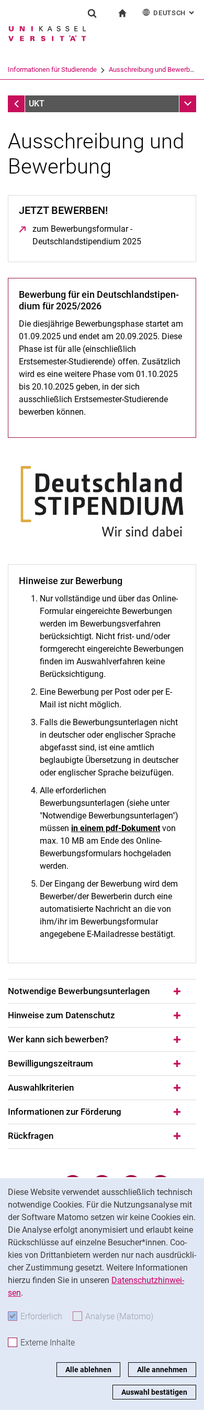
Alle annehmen (162, 1369)
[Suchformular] (92, 13)
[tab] (102, 991)
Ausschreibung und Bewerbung (155, 69)
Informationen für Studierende (52, 69)
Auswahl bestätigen (154, 1392)
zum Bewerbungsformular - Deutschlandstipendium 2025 (108, 235)
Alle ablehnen (88, 1369)
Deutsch (174, 13)
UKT (36, 104)
